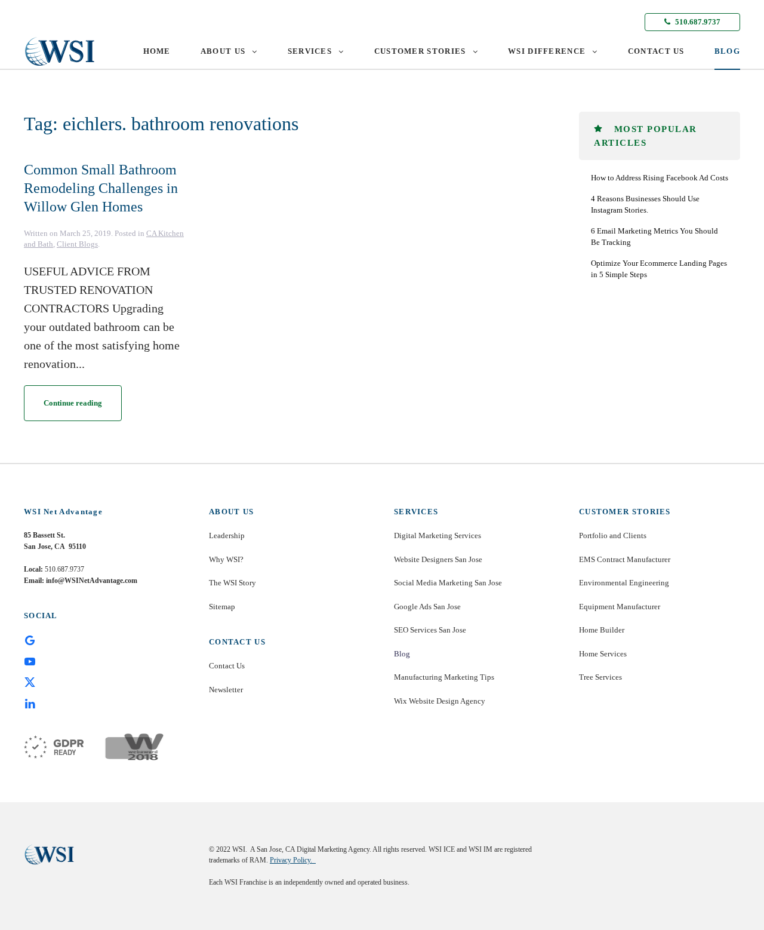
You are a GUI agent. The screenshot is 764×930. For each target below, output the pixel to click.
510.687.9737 (696, 21)
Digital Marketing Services (437, 535)
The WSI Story (232, 582)
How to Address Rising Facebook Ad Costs (659, 177)
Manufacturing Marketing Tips (444, 677)
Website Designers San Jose (438, 559)
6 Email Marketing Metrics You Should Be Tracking (654, 236)
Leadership (227, 535)
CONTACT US (656, 51)
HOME (157, 51)
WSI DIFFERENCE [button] (547, 51)
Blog (402, 653)
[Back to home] (60, 51)
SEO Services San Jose (430, 629)
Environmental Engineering (624, 582)
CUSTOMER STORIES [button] (420, 51)
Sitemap (222, 606)
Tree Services (600, 677)
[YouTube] (30, 660)
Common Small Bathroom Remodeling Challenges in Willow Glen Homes (101, 188)
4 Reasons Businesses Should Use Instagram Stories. (645, 204)
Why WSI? (226, 559)
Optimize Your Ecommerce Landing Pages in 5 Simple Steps (659, 269)
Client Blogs (77, 244)
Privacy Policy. (293, 860)
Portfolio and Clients (612, 535)
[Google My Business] (30, 640)
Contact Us (227, 665)
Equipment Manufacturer (619, 606)
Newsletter (226, 689)
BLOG (727, 51)
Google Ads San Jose (427, 606)
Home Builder (601, 629)
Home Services (603, 653)
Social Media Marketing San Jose (448, 582)
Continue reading (73, 402)
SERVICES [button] (310, 51)
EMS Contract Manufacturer (624, 559)
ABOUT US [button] (223, 51)
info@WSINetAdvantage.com (91, 580)
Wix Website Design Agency (439, 700)
